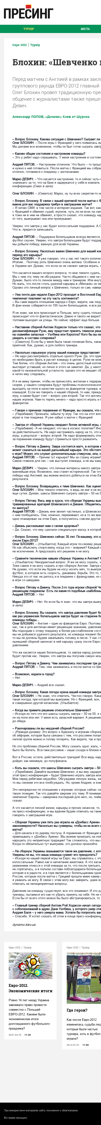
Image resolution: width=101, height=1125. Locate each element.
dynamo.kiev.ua (23, 924)
